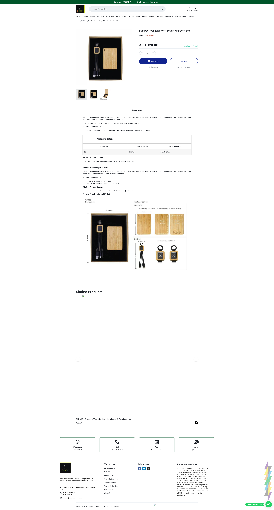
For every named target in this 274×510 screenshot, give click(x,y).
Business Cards (95, 16)
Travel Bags (169, 16)
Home (78, 16)
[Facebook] (139, 468)
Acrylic (131, 16)
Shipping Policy (110, 482)
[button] (153, 67)
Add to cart (155, 61)
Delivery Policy (109, 475)
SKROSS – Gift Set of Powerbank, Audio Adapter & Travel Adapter (103, 419)
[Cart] (196, 7)
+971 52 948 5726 (68, 495)
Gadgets (160, 16)
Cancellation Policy (111, 479)
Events (144, 16)
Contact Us (192, 16)
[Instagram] (148, 468)
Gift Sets (85, 16)
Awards (138, 16)
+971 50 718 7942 (68, 493)
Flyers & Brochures (107, 16)
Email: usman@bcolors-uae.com (148, 2)
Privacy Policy (109, 468)
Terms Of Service (111, 486)
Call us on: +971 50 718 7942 (123, 2)
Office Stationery (121, 16)
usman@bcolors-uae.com (72, 498)
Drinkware (152, 16)
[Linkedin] (144, 468)
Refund (107, 472)
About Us (107, 493)
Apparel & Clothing (181, 16)
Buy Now (184, 61)
